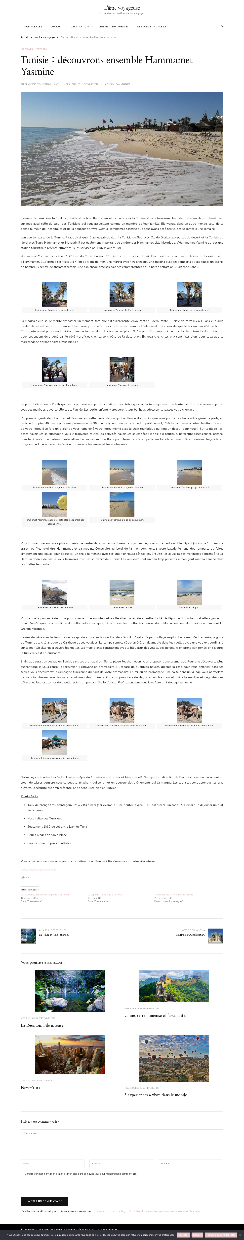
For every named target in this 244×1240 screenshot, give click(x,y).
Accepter (183, 1235)
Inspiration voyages (114, 26)
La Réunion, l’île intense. (42, 1025)
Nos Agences (33, 26)
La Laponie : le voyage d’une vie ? (105, 894)
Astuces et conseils (151, 26)
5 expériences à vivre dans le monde (173, 894)
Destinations (80, 26)
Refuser (197, 1235)
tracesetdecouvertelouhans (41, 84)
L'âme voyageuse (122, 8)
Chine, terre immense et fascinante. (155, 1016)
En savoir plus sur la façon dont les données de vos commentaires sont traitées (147, 1211)
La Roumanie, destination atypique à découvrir (45, 894)
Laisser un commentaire (117, 84)
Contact (56, 26)
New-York (31, 1088)
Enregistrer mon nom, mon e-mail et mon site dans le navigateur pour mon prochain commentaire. (81, 1174)
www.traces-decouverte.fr (38, 870)
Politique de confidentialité (221, 1235)
